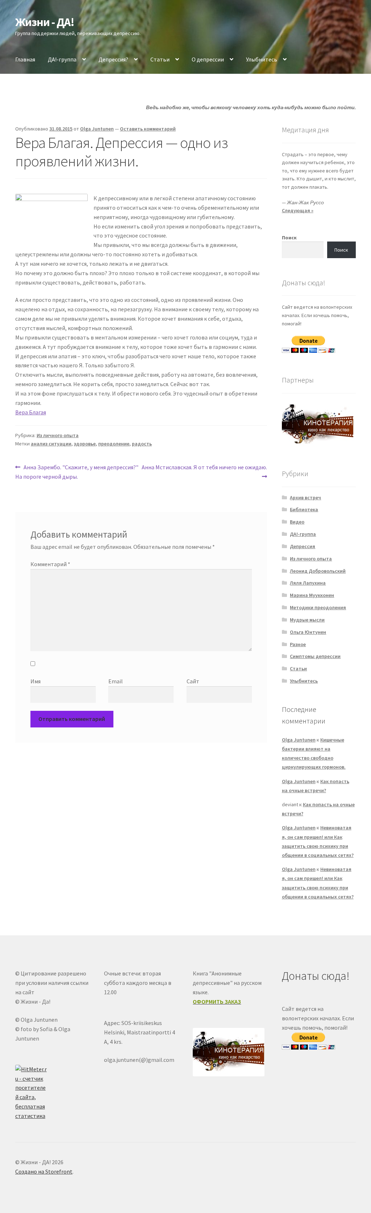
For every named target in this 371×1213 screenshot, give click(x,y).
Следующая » (297, 210)
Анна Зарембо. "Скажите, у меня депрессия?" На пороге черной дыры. (76, 471)
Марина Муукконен (312, 595)
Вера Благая (30, 412)
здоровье (85, 443)
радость (142, 443)
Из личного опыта (58, 435)
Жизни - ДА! (44, 22)
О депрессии (208, 59)
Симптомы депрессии (315, 656)
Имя (35, 681)
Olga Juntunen (97, 128)
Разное (298, 644)
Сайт (193, 681)
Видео (297, 521)
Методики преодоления (318, 607)
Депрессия (302, 546)
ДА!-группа (62, 59)
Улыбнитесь (261, 59)
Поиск (289, 237)
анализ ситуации (51, 443)
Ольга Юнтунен (308, 632)
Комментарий (50, 564)
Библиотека (304, 509)
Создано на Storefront (43, 1171)
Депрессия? (113, 59)
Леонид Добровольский (318, 571)
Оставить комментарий (148, 128)
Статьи (160, 59)
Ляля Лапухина (308, 583)
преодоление (113, 443)
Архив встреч (305, 497)
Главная (25, 59)
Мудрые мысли (307, 619)
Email (115, 681)
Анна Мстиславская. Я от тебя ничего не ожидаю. (204, 471)
